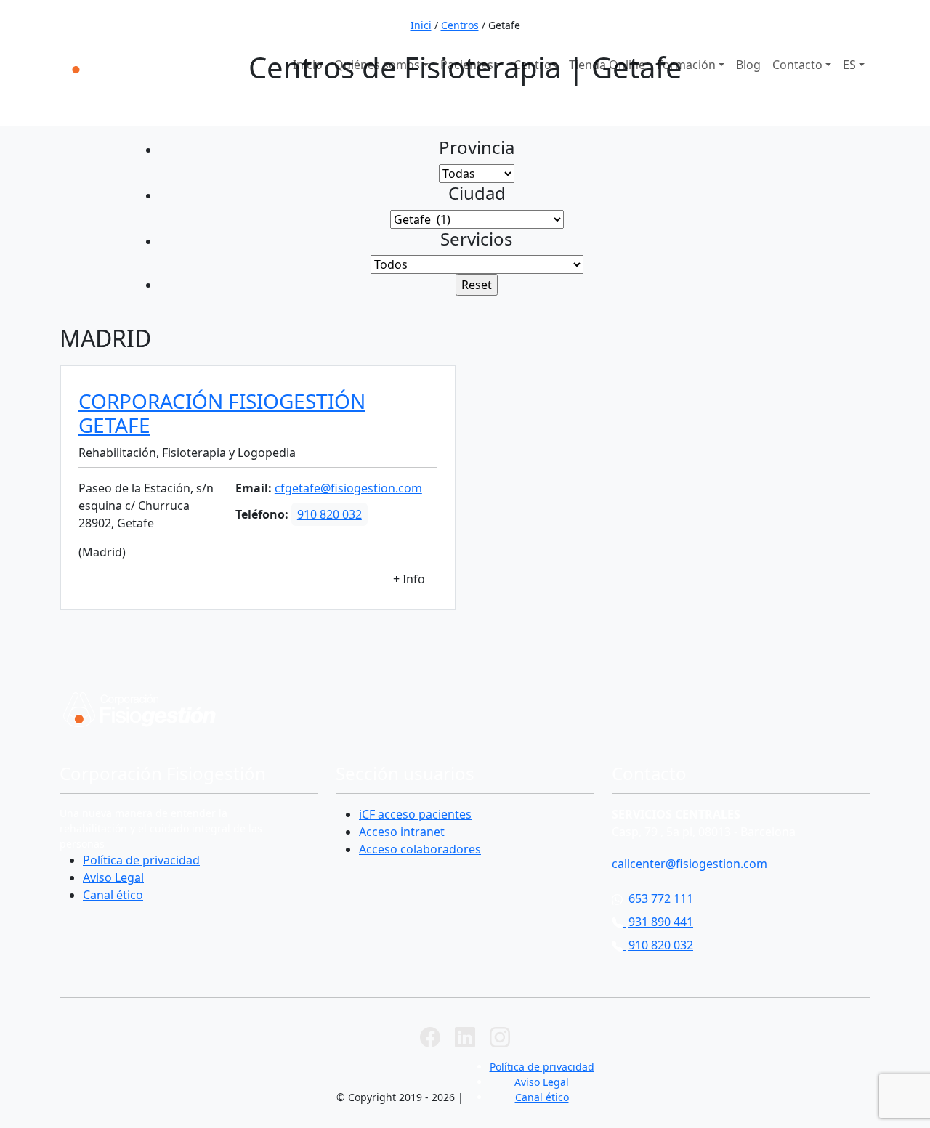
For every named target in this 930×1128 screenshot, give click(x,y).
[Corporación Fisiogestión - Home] (126, 62)
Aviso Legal (113, 877)
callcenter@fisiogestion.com (689, 864)
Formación (686, 65)
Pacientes (466, 65)
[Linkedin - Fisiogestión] (465, 1036)
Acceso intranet (402, 832)
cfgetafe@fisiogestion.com (348, 488)
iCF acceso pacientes (415, 814)
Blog (748, 65)
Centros (535, 65)
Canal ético (113, 895)
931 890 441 (727, 20)
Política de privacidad (141, 860)
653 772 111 (626, 20)
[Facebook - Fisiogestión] (430, 1036)
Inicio (308, 65)
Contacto (797, 65)
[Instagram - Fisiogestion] (500, 1036)
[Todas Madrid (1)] (476, 173)
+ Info (409, 579)
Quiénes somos (377, 65)
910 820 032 (829, 20)
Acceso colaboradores (420, 849)
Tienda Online (607, 65)
